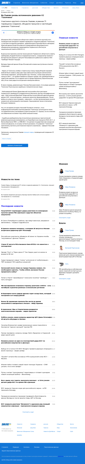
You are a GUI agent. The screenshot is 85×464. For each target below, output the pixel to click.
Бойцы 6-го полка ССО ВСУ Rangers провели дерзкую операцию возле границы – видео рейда (71, 57)
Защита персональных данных (11, 451)
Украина (8, 10)
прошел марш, (29, 132)
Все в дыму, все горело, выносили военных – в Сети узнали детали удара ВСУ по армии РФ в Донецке (71, 96)
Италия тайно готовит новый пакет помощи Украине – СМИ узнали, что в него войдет (71, 75)
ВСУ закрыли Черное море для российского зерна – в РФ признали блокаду (70, 105)
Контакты (26, 447)
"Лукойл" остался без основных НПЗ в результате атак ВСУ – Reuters (70, 66)
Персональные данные (51, 447)
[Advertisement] (28, 161)
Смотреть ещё (28, 412)
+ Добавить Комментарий (14, 145)
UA (3, 8)
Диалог (3, 10)
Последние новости (12, 206)
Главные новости (68, 38)
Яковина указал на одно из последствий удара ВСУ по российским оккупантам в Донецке (69, 46)
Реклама (36, 447)
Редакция (16, 447)
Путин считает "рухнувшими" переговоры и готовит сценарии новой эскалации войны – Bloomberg (70, 85)
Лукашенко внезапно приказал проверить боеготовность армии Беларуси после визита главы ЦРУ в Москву (71, 115)
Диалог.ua (60, 456)
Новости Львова (6, 138)
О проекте (5, 447)
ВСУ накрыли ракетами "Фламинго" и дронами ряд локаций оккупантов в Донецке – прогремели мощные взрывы (70, 126)
